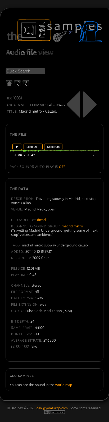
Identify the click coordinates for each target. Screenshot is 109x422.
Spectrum (53, 146)
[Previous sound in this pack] (73, 104)
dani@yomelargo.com (52, 408)
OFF (62, 167)
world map (63, 385)
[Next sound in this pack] (90, 104)
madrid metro (72, 226)
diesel (41, 220)
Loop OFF (33, 146)
